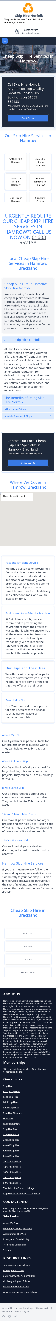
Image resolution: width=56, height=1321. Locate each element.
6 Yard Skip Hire (11, 1150)
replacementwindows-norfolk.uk (20, 1291)
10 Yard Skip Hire (12, 1161)
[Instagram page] (9, 1316)
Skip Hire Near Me (12, 1113)
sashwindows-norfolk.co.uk (17, 1265)
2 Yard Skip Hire (11, 1139)
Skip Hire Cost (10, 1129)
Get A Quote (28, 118)
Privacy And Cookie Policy (16, 1239)
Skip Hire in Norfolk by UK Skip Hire (21, 1193)
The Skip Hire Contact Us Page (18, 1188)
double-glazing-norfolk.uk (16, 1281)
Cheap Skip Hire (11, 1091)
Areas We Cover (11, 1223)
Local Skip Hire (10, 1096)
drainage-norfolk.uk (13, 1270)
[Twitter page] (15, 1316)
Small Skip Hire (11, 1107)
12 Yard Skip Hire (12, 1166)
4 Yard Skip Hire (11, 1145)
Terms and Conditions (14, 1244)
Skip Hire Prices (11, 1134)
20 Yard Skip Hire (12, 1177)
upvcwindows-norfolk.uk (16, 1286)
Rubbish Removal (12, 1123)
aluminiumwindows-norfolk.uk (19, 1275)
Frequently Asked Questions (17, 1228)
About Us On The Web (14, 1233)
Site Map (7, 1250)
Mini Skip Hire (10, 1102)
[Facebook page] (3, 1316)
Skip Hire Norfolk (29, 15)
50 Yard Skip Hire (12, 1182)
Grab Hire (8, 1118)
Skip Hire (8, 1086)
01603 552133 (32, 240)
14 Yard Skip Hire (12, 1172)
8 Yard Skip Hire (11, 1156)
